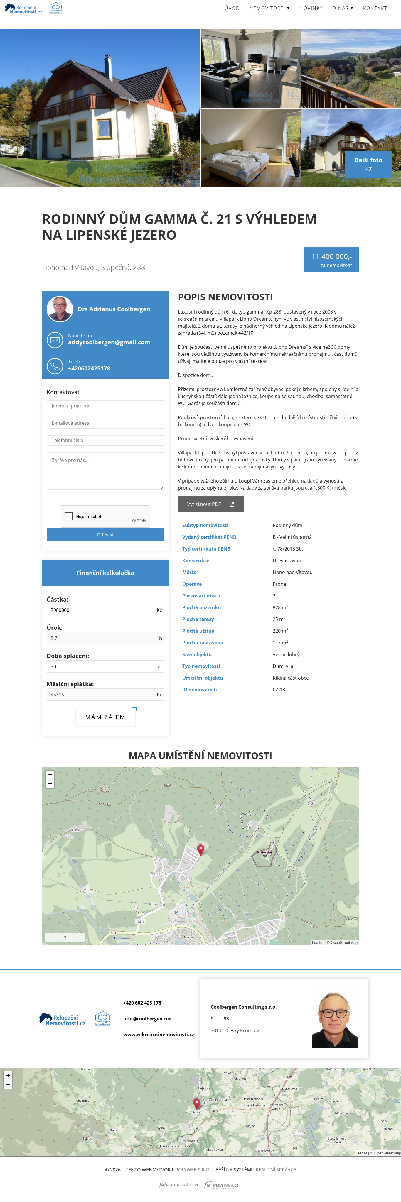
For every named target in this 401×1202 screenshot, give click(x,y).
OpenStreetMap (344, 942)
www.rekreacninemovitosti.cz (158, 1034)
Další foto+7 (368, 164)
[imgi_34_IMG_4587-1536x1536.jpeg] (351, 68)
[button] (200, 850)
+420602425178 (89, 368)
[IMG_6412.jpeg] (351, 148)
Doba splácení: (68, 656)
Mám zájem (105, 717)
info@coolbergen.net (147, 1018)
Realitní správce (276, 1170)
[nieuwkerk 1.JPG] (100, 108)
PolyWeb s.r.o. (192, 1170)
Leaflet (318, 942)
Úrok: (55, 628)
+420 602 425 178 (142, 1003)
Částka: (57, 599)
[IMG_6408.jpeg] (251, 68)
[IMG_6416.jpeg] (251, 148)
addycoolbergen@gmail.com (109, 342)
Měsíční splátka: (70, 684)
